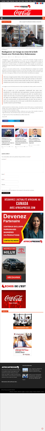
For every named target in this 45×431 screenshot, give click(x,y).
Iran (19, 1)
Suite (22, 120)
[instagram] (42, 3)
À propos (27, 391)
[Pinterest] (37, 3)
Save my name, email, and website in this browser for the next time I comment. (18, 190)
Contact (42, 391)
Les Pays (3, 1)
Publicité (15, 391)
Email (3, 179)
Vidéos (30, 1)
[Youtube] (41, 3)
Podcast (34, 391)
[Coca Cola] (22, 12)
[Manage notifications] (42, 428)
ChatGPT (38, 391)
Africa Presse (4, 389)
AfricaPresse (5, 56)
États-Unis (12, 1)
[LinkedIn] (39, 3)
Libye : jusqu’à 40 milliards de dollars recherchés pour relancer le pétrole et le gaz (35, 370)
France (16, 1)
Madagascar (18, 56)
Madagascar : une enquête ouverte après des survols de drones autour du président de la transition (21, 141)
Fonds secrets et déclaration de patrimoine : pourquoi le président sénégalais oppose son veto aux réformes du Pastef (32, 377)
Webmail (11, 391)
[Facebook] (35, 3)
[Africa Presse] (22, 6)
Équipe (31, 391)
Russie (23, 1)
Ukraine (26, 1)
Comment (4, 159)
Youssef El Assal (5, 146)
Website (3, 184)
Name (3, 174)
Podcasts (34, 1)
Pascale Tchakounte (20, 146)
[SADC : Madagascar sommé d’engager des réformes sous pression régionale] (35, 133)
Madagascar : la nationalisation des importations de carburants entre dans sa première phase (8, 141)
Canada (7, 1)
